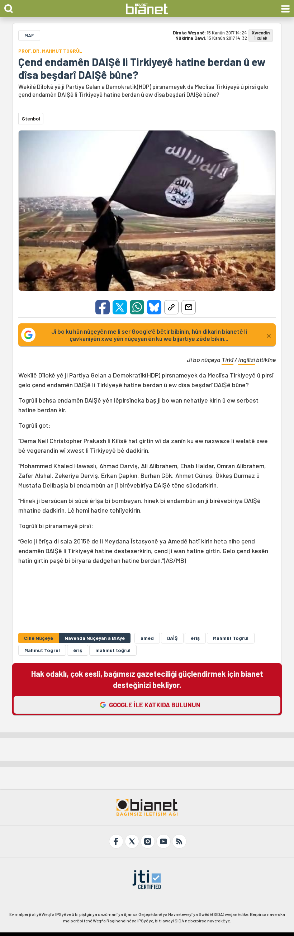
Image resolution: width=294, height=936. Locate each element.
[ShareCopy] (171, 307)
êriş (77, 650)
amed (147, 638)
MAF (29, 35)
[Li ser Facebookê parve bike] (102, 307)
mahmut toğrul (113, 650)
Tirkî (227, 360)
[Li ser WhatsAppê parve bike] (137, 307)
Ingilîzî (246, 360)
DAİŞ (172, 638)
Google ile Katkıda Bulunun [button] (154, 705)
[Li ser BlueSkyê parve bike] (154, 307)
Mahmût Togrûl (230, 638)
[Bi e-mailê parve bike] (188, 307)
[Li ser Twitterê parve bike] (120, 307)
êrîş (195, 638)
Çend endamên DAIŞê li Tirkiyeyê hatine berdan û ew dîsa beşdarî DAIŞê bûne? (141, 68)
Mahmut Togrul (42, 650)
